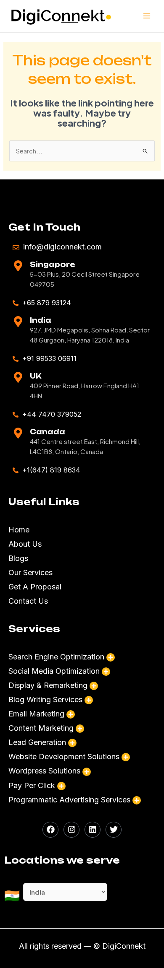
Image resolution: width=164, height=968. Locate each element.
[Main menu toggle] (147, 16)
